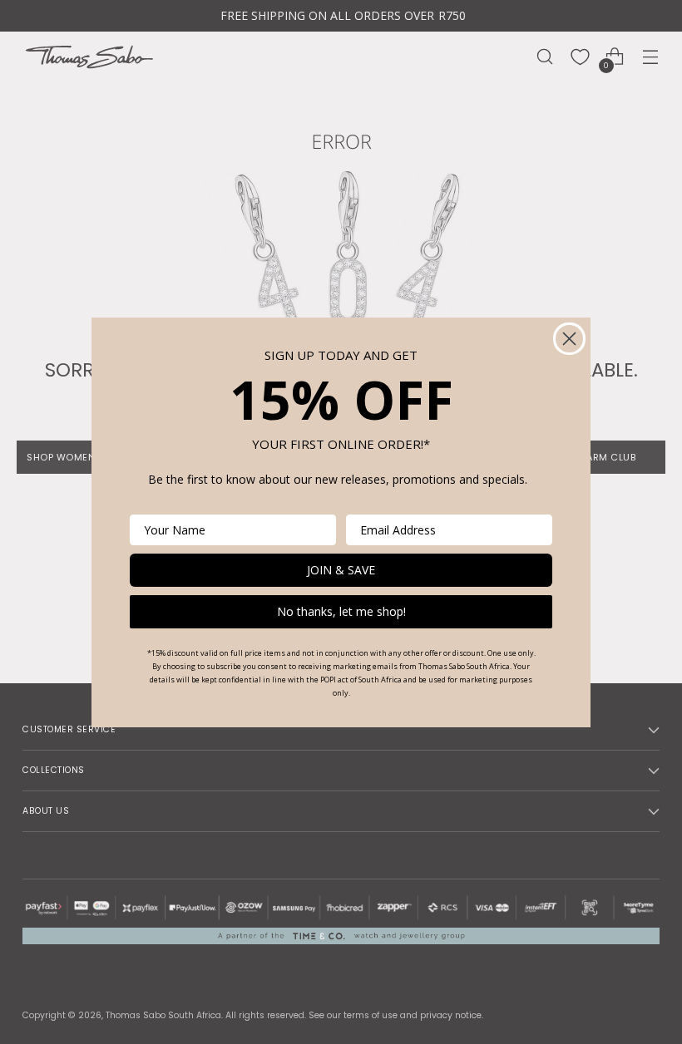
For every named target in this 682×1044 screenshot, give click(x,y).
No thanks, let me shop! (341, 611)
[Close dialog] (569, 338)
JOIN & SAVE (341, 570)
